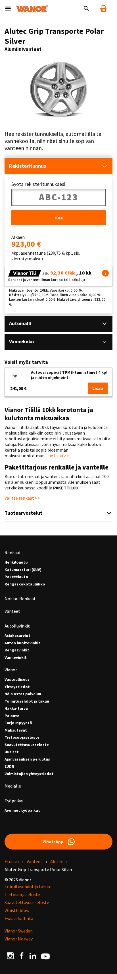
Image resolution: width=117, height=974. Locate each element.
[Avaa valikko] (8, 8)
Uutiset (12, 751)
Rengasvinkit (17, 650)
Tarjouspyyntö (18, 722)
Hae (59, 218)
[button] (105, 273)
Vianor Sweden (19, 931)
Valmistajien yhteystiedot (29, 773)
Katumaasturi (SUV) (23, 569)
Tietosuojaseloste (22, 737)
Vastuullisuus (17, 679)
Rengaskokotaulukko (25, 584)
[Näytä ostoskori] (103, 8)
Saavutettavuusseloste (27, 744)
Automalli (20, 323)
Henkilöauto (16, 562)
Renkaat (13, 552)
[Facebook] (21, 955)
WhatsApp (53, 841)
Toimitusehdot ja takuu (27, 701)
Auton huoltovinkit (22, 643)
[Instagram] (10, 955)
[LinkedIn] (33, 955)
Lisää (97, 388)
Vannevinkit (16, 657)
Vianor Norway (19, 939)
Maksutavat (16, 730)
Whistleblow (17, 910)
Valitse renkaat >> (22, 498)
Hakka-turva (16, 708)
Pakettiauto (16, 576)
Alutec (56, 861)
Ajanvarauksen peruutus (27, 759)
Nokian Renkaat (20, 598)
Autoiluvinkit (17, 626)
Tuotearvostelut (23, 513)
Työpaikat (14, 800)
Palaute (12, 715)
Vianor (11, 669)
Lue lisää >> (57, 455)
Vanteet (12, 611)
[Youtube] (45, 956)
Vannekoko (21, 341)
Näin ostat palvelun (23, 693)
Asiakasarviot (17, 635)
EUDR (9, 766)
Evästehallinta (19, 918)
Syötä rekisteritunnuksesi (38, 184)
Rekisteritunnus (27, 166)
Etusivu (12, 861)
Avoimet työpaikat (22, 810)
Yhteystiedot (17, 686)
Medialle (13, 786)
